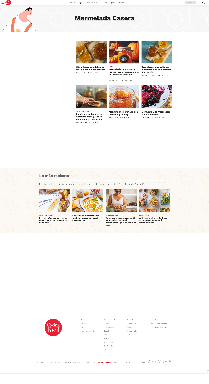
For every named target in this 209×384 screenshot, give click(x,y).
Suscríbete (190, 3)
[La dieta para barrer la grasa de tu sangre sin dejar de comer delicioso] (154, 200)
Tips (80, 3)
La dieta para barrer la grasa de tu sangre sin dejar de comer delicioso (153, 220)
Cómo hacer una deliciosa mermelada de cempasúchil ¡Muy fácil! (156, 70)
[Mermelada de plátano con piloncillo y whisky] (124, 96)
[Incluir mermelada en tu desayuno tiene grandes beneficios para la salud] (91, 96)
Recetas (72, 3)
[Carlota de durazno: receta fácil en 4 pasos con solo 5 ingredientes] (87, 200)
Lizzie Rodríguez (126, 80)
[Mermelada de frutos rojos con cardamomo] (157, 96)
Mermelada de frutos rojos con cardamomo (156, 113)
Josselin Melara (92, 122)
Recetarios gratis (108, 3)
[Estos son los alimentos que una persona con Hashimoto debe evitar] (54, 200)
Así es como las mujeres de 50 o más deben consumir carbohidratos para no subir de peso (121, 221)
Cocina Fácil (161, 75)
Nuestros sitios (110, 320)
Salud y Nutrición (92, 3)
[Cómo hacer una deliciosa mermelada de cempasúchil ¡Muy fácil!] (157, 52)
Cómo (111, 66)
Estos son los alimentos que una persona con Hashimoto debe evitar (53, 220)
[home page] (8, 2)
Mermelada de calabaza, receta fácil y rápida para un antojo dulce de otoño (124, 72)
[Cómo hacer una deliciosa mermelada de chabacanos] (91, 52)
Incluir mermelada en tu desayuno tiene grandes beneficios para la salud (89, 117)
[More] (126, 2)
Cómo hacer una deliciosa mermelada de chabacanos (90, 68)
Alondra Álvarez (93, 73)
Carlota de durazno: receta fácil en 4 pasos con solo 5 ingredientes (85, 217)
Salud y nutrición (82, 111)
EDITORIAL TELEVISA (104, 362)
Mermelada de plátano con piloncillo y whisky (123, 113)
